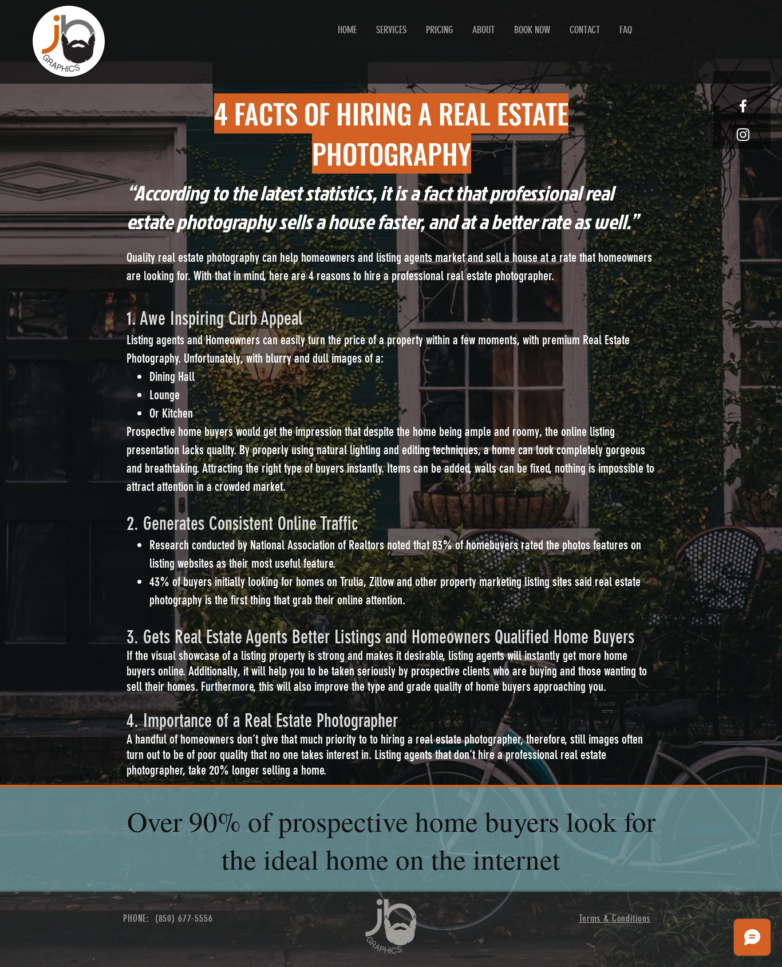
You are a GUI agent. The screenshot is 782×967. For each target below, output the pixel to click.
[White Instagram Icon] (743, 134)
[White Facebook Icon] (743, 106)
